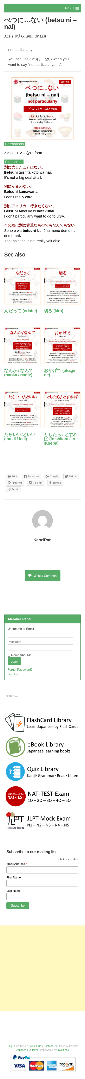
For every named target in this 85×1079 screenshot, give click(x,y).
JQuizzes (63, 1049)
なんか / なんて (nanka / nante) (18, 372)
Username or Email (21, 628)
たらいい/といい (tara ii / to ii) (19, 436)
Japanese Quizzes (27, 1049)
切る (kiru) (53, 310)
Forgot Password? (20, 669)
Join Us (13, 674)
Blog (9, 1046)
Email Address (16, 864)
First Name (13, 877)
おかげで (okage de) (59, 372)
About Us (35, 1046)
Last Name (13, 890)
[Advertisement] (42, 968)
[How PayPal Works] (43, 1072)
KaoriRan (42, 540)
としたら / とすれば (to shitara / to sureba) (60, 438)
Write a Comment (45, 575)
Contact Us (50, 1046)
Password (14, 642)
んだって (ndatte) (20, 310)
